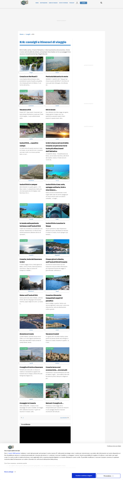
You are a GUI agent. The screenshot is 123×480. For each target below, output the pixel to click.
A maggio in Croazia (28, 403)
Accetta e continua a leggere (84, 475)
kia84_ (57, 219)
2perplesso (31, 180)
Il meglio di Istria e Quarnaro (31, 367)
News (37, 3)
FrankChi (31, 255)
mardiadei (31, 105)
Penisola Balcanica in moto (57, 76)
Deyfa (57, 291)
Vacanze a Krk (25, 110)
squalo (31, 399)
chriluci (57, 363)
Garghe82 (57, 255)
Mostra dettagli (8, 472)
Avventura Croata (27, 334)
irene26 (31, 219)
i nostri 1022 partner (14, 453)
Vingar (31, 72)
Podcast (71, 3)
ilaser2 (57, 72)
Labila (57, 139)
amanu (31, 330)
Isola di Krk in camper (28, 184)
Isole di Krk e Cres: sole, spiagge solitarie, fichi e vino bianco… (56, 187)
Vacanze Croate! (52, 334)
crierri (57, 330)
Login (83, 3)
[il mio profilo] (77, 4)
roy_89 (31, 363)
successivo (63, 418)
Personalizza (107, 476)
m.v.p (57, 180)
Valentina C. (31, 291)
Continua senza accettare (114, 446)
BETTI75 (57, 399)
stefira (31, 139)
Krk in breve (50, 110)
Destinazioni (43, 3)
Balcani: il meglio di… (55, 403)
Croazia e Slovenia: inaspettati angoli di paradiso (54, 298)
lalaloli (57, 105)
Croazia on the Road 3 (28, 76)
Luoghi (28, 34)
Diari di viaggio (53, 3)
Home (22, 34)
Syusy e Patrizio (63, 3)
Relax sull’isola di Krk (29, 295)
